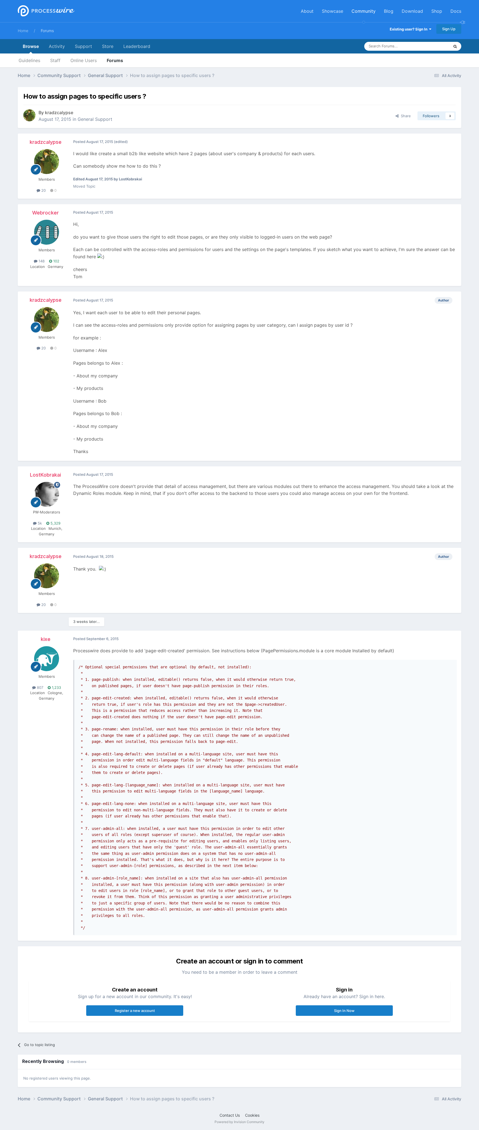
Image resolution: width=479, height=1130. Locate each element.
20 (43, 190)
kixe (45, 639)
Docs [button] (455, 11)
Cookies (252, 1115)
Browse (31, 46)
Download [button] (412, 11)
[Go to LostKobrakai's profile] (46, 494)
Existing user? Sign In (409, 29)
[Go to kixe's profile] (46, 658)
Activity (57, 46)
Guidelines (29, 60)
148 (41, 261)
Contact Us (230, 1115)
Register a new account (135, 1010)
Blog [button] (388, 11)
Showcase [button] (332, 11)
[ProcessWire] (45, 11)
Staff (55, 60)
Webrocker (45, 213)
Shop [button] (436, 11)
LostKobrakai (45, 475)
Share (405, 116)
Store (107, 46)
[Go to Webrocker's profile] (46, 232)
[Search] (455, 46)
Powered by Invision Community (239, 1122)
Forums (47, 30)
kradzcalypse (59, 112)
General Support (95, 119)
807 (39, 687)
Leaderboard (136, 46)
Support (83, 46)
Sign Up (448, 29)
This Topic (434, 46)
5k (39, 523)
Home (23, 30)
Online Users (83, 60)
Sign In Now (344, 1010)
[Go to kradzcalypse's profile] (29, 115)
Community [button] (363, 11)
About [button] (307, 11)
